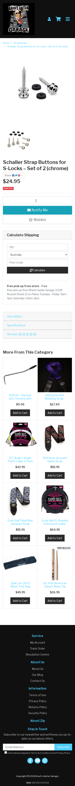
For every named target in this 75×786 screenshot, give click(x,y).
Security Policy (37, 713)
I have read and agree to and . (39, 753)
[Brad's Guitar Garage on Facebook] (30, 761)
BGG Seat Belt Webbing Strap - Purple (55, 398)
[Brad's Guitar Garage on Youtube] (37, 761)
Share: (8, 175)
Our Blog (37, 674)
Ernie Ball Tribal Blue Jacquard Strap (20, 522)
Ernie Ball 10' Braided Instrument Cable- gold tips (55, 524)
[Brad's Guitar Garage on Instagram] (45, 761)
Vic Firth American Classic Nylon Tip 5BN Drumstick (55, 586)
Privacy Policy (37, 701)
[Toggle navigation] (67, 19)
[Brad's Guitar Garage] (19, 18)
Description (14, 316)
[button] (37, 220)
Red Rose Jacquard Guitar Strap (55, 459)
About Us (37, 668)
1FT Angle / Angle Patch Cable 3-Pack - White (20, 461)
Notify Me (39, 210)
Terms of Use (37, 695)
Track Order (37, 648)
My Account (37, 642)
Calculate (38, 270)
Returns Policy (37, 707)
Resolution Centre (37, 654)
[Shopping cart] (58, 19)
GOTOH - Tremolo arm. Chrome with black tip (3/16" (20, 398)
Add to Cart (20, 412)
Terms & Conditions (41, 753)
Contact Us (37, 680)
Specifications (16, 325)
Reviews (13, 334)
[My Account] (49, 19)
